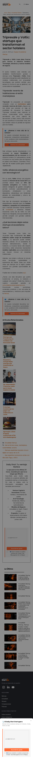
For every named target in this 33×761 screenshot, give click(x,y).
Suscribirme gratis (16, 749)
